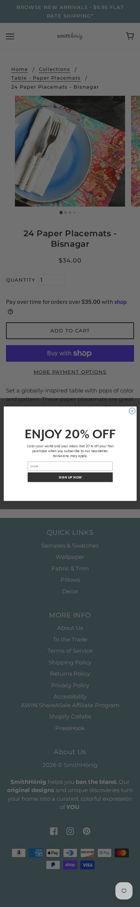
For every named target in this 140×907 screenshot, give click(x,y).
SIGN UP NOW (70, 477)
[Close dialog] (132, 411)
